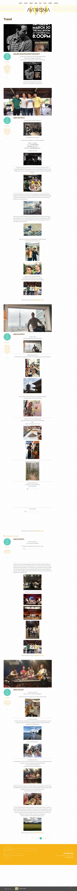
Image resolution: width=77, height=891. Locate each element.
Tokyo (5, 132)
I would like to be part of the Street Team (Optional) (16, 853)
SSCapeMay (6, 71)
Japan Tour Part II (18, 539)
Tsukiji (7, 353)
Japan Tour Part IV (19, 117)
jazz (5, 131)
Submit (6, 857)
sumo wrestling (7, 350)
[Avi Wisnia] (38, 15)
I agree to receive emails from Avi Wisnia (14, 855)
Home (20, 3)
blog (36, 3)
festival (9, 67)
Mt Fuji (7, 131)
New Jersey (8, 69)
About (31, 3)
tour (9, 71)
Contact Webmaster (69, 857)
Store (45, 3)
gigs (5, 69)
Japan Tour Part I (18, 689)
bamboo (6, 345)
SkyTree (8, 349)
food (8, 346)
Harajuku (5, 348)
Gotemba (6, 130)
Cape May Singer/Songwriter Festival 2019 (26, 54)
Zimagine (7, 134)
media (50, 3)
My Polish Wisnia (68, 853)
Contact (56, 3)
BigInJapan (40, 300)
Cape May (7, 65)
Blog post (7, 62)
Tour (40, 3)
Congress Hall (6, 66)
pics (9, 131)
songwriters (7, 70)
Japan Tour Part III (18, 334)
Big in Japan (6, 129)
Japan (9, 130)
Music (25, 3)
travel (7, 73)
